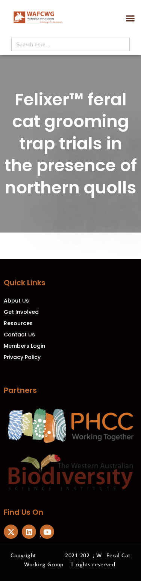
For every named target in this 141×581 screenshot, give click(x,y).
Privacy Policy (22, 357)
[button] (130, 18)
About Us (16, 300)
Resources (18, 323)
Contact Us (19, 334)
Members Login (24, 346)
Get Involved (21, 312)
